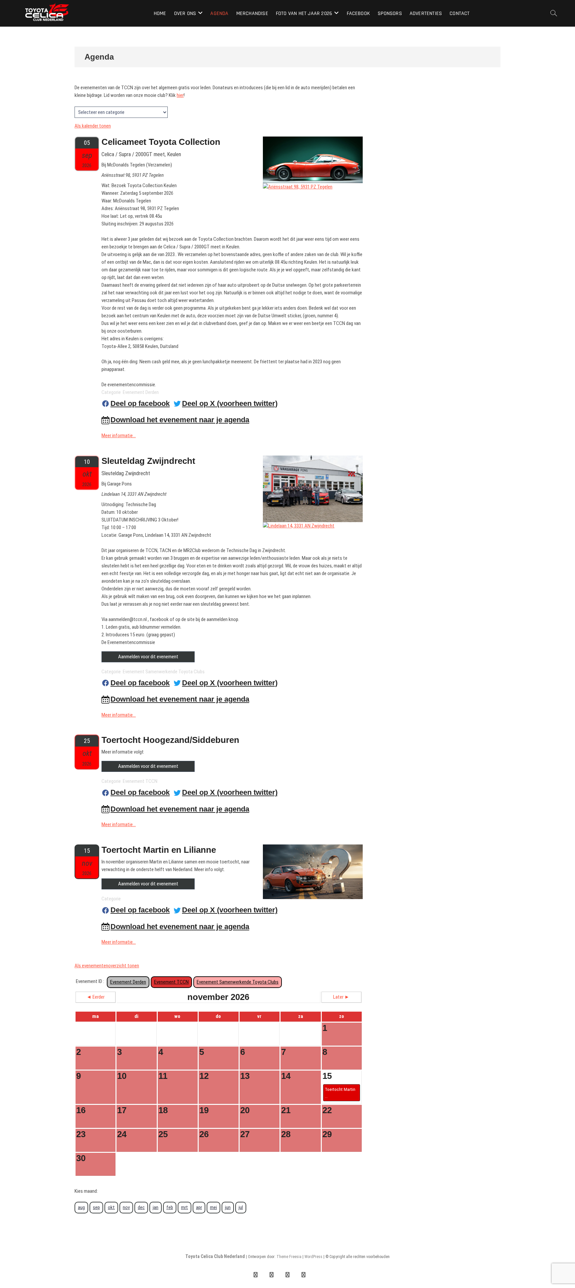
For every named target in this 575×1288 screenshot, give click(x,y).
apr (199, 1207)
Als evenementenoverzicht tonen (107, 966)
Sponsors (390, 13)
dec (141, 1207)
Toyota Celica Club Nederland (215, 1256)
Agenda (219, 13)
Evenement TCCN (171, 982)
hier (180, 95)
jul (241, 1207)
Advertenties (426, 13)
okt (111, 1207)
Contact (460, 13)
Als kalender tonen (93, 126)
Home (160, 13)
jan (155, 1207)
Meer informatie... (118, 436)
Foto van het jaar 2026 (304, 13)
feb (169, 1207)
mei (213, 1207)
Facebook (358, 13)
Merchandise (252, 13)
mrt (184, 1207)
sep (96, 1207)
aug (81, 1207)
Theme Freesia (289, 1256)
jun (228, 1207)
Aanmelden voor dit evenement (148, 657)
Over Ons (185, 13)
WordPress (313, 1256)
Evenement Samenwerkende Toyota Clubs (238, 982)
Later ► (341, 997)
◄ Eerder (95, 997)
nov (126, 1207)
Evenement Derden (128, 982)
